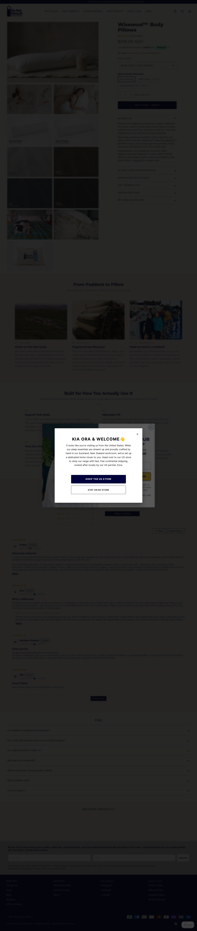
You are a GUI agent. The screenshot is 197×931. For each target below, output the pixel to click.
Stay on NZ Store (98, 490)
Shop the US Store (98, 479)
